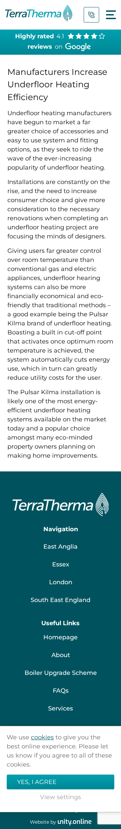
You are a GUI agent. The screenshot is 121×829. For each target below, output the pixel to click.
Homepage (60, 637)
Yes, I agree (36, 782)
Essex (60, 564)
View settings (60, 797)
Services (60, 708)
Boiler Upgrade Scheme (61, 673)
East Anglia (60, 546)
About (60, 655)
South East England (60, 600)
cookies (42, 737)
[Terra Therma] (38, 15)
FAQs (61, 690)
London (60, 582)
